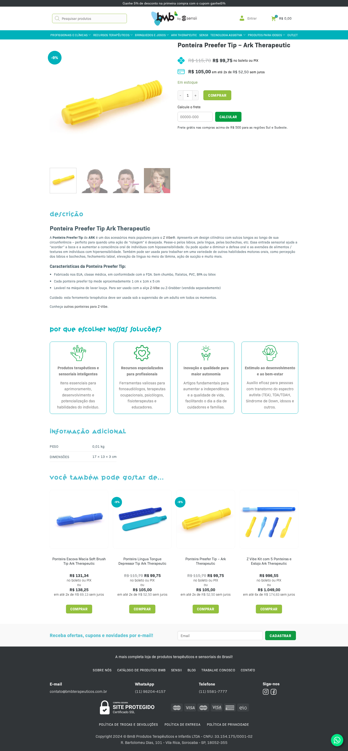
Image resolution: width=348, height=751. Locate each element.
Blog (191, 670)
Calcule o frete (189, 107)
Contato (248, 670)
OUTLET (292, 35)
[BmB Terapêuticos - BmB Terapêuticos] (174, 18)
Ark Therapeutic (184, 35)
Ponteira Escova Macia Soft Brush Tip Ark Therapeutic (79, 561)
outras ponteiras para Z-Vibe (85, 306)
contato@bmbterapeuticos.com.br (78, 691)
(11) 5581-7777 (213, 691)
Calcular (228, 116)
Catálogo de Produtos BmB (141, 670)
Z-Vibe (155, 288)
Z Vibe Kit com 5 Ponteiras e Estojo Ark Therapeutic (269, 561)
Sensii (203, 35)
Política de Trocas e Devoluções (128, 724)
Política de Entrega (182, 724)
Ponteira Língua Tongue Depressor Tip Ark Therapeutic (142, 561)
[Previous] (58, 104)
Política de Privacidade (228, 724)
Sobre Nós (102, 670)
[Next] (162, 104)
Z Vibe (168, 237)
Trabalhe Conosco (218, 670)
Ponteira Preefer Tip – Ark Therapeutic (205, 561)
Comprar (217, 95)
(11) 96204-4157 (150, 691)
